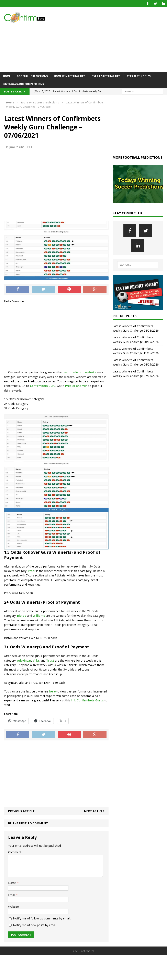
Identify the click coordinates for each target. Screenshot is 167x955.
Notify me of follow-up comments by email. (42, 918)
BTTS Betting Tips (138, 76)
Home (7, 76)
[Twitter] (155, 3)
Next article (94, 811)
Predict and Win (76, 386)
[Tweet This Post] (43, 289)
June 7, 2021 (17, 147)
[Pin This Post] (69, 289)
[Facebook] (147, 3)
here (52, 691)
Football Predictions (32, 76)
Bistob (21, 615)
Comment (14, 852)
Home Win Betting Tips (69, 76)
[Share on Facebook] (17, 289)
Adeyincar (24, 660)
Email (12, 895)
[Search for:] (142, 91)
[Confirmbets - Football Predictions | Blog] (26, 17)
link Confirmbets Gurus (87, 700)
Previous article (21, 811)
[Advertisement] (112, 39)
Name (12, 883)
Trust (50, 660)
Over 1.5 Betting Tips (105, 76)
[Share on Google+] (95, 289)
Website (13, 906)
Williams (39, 615)
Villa (36, 660)
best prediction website (79, 372)
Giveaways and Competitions (23, 84)
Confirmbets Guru (42, 386)
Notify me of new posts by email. (35, 925)
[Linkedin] (163, 3)
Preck (31, 571)
